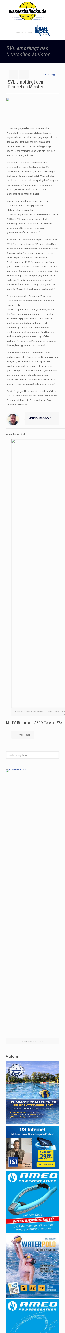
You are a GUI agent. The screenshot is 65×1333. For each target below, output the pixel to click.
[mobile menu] (60, 7)
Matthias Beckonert (40, 418)
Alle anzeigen (50, 74)
